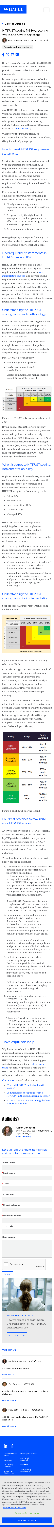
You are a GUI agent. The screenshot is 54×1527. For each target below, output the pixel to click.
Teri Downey (14, 1384)
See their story (17, 1335)
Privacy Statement (28, 1453)
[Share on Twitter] (8, 55)
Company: (9, 1194)
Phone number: (12, 1215)
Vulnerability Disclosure (25, 1470)
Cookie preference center (27, 1513)
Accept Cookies (27, 1520)
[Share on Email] (17, 55)
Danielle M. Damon (17, 1361)
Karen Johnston (15, 40)
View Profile (22, 1136)
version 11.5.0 (23, 128)
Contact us (8, 1080)
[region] (27, 1500)
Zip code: (8, 1226)
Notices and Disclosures (9, 1472)
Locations (8, 1460)
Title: (6, 1183)
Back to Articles (14, 23)
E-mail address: (11, 1205)
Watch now (6, 1375)
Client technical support (10, 1454)
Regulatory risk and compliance (18, 47)
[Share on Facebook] (3, 55)
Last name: (9, 1173)
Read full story (8, 1400)
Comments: (8, 1237)
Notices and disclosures (14, 1507)
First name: (9, 1162)
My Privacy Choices (8, 1466)
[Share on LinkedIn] (12, 55)
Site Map (24, 1465)
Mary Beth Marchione (18, 1410)
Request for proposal (25, 1459)
